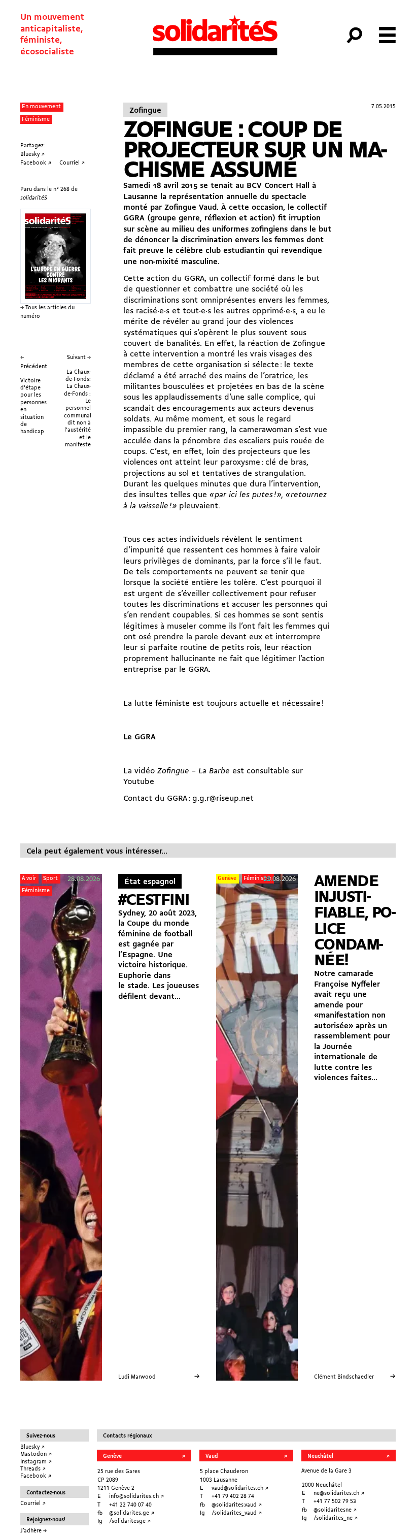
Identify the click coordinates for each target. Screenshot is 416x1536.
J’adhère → (33, 1531)
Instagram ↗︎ (36, 1462)
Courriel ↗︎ (33, 1503)
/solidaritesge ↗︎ (130, 1521)
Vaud (211, 1456)
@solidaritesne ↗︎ (335, 1510)
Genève (227, 878)
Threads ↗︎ (33, 1469)
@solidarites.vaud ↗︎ (237, 1505)
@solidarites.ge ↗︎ (131, 1513)
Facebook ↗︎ (35, 1476)
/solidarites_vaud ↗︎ (237, 1513)
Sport (50, 878)
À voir (29, 878)
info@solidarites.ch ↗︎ (136, 1496)
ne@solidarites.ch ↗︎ (339, 1493)
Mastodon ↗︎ (36, 1454)
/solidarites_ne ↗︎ (336, 1518)
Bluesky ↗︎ (32, 1447)
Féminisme (36, 119)
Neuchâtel (320, 1456)
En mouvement (41, 107)
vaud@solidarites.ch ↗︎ (240, 1488)
